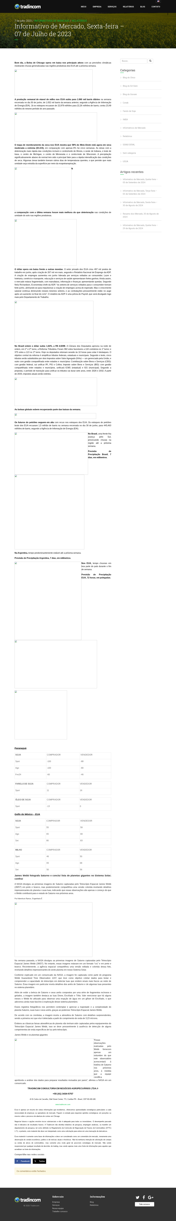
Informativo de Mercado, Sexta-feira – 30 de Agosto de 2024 (140, 204)
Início (83, 7)
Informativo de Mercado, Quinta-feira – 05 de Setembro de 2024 (140, 181)
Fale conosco (144, 1204)
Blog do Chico (129, 77)
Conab (125, 103)
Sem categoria (129, 153)
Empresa (97, 7)
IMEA (125, 119)
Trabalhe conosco (60, 1211)
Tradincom (34, 1206)
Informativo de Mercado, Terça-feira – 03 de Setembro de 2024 (140, 192)
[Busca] (150, 61)
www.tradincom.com (62, 1104)
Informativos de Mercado (51, 20)
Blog (142, 7)
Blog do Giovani (130, 94)
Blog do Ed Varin (130, 86)
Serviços (112, 7)
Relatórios (128, 7)
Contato (156, 7)
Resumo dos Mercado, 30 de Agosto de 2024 (141, 215)
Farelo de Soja (129, 111)
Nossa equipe (58, 1208)
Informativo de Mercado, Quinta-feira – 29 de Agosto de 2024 (140, 227)
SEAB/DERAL (129, 144)
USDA (125, 161)
